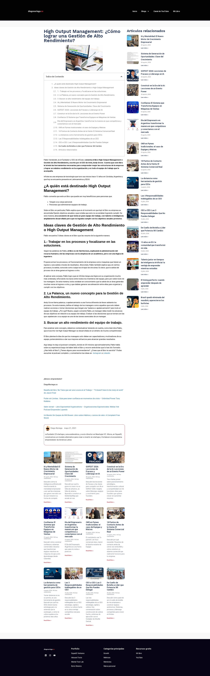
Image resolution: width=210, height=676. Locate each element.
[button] (121, 77)
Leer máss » (144, 48)
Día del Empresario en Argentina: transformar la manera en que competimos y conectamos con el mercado (89, 122)
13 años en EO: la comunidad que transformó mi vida (153, 245)
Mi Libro (176, 11)
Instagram (97, 353)
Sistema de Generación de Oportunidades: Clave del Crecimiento (84, 106)
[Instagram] (50, 655)
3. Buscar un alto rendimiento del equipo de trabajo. (78, 99)
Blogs (143, 11)
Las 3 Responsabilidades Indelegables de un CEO (79, 139)
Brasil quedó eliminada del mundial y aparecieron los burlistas (152, 300)
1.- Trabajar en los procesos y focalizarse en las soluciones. (82, 91)
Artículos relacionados (68, 150)
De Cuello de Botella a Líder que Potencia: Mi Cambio (80, 146)
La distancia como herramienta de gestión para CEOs (80, 135)
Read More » (47, 502)
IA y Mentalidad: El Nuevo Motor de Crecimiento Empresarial (82, 102)
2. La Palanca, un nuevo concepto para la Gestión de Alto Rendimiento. (86, 95)
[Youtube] (54, 655)
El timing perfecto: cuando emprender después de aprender (152, 283)
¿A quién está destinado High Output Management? (75, 84)
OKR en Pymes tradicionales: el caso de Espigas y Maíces (82, 127)
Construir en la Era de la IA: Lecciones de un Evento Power (81, 113)
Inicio (135, 11)
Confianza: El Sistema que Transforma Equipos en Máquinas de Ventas (86, 117)
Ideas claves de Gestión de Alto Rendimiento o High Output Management (84, 87)
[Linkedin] (46, 655)
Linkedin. (107, 353)
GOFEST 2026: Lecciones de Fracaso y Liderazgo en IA (80, 110)
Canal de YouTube (161, 11)
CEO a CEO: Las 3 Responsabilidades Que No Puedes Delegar (83, 142)
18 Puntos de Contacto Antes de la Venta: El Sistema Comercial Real (87, 131)
